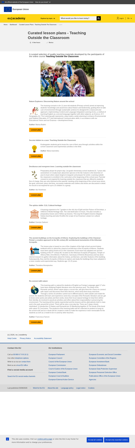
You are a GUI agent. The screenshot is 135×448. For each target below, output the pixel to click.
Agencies (92, 379)
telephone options (22, 358)
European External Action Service (61, 379)
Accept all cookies (95, 440)
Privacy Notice (25, 338)
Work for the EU (39, 388)
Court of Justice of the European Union (63, 369)
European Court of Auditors (59, 376)
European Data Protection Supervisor (103, 369)
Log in (121, 18)
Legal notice (80, 388)
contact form (25, 362)
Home (5, 24)
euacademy (16, 18)
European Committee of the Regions (102, 358)
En (129, 18)
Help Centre (12, 338)
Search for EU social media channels (21, 376)
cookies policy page (44, 439)
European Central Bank (57, 372)
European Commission (57, 365)
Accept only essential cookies (117, 440)
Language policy (67, 388)
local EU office (22, 365)
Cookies (91, 388)
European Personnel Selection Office (103, 372)
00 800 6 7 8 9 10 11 (20, 354)
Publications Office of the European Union (104, 376)
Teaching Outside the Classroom (62, 56)
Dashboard (13, 24)
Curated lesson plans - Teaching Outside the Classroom (38, 24)
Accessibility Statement (42, 338)
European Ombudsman (97, 365)
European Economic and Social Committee (105, 354)
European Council (55, 358)
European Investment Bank (99, 362)
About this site (53, 388)
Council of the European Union (60, 362)
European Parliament (57, 354)
